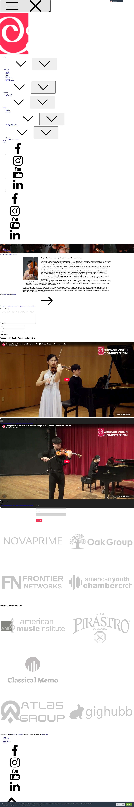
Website (2, 331)
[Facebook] (17, 154)
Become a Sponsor (14, 139)
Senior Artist (9, 95)
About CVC (6, 69)
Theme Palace (44, 734)
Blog (7, 72)
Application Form (7, 741)
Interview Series (10, 80)
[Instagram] (17, 166)
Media (7, 76)
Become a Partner (13, 125)
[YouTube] (17, 178)
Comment (3, 323)
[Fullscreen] (0, 507)
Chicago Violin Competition (9, 294)
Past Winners (9, 77)
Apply (4, 141)
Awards (8, 73)
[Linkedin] (17, 190)
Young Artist (9, 94)
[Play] (0, 418)
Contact (5, 142)
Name (2, 326)
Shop (7, 109)
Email (2, 328)
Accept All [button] (129, 804)
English (114, 1)
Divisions (5, 92)
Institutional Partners (11, 124)
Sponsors (8, 138)
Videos (8, 79)
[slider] (17, 505)
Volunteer (8, 112)
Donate (8, 110)
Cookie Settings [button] (120, 804)
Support (5, 107)
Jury (7, 75)
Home (4, 57)
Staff (7, 70)
